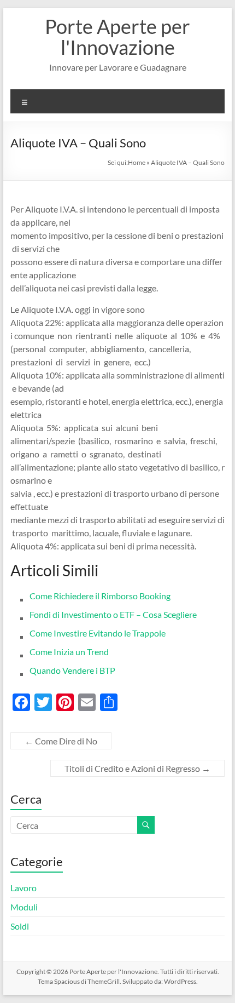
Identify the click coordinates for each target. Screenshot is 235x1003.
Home (136, 162)
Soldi (19, 926)
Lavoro (23, 887)
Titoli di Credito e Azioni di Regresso (137, 768)
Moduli (24, 907)
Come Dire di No (61, 741)
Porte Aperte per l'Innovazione (117, 36)
